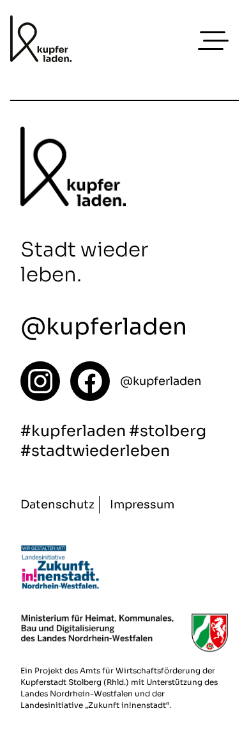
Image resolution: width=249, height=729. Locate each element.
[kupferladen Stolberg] (41, 41)
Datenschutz (57, 505)
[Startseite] (40, 381)
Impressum (142, 505)
